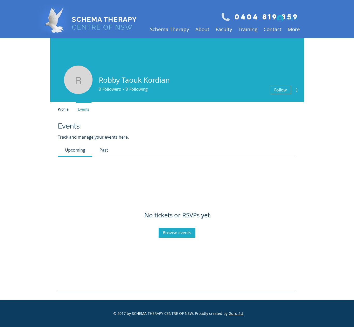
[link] (75, 150)
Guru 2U (236, 313)
